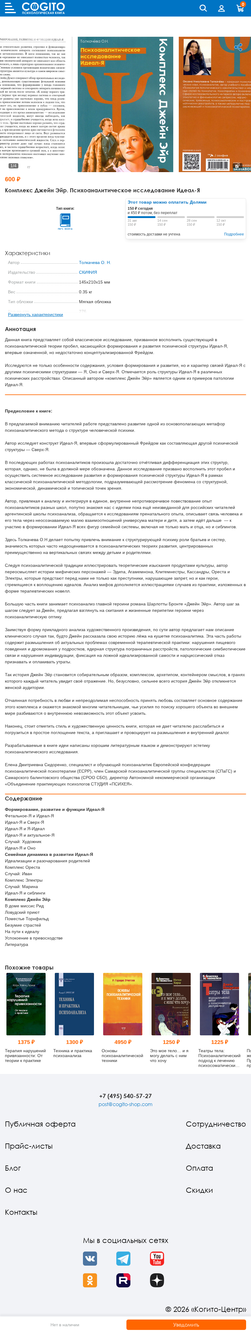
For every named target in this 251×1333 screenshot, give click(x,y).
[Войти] (221, 8)
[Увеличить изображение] (237, 165)
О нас (16, 1189)
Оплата (199, 1167)
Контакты (21, 1211)
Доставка (203, 1145)
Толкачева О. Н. (95, 262)
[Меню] (10, 8)
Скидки (199, 1189)
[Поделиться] (238, 47)
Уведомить (186, 1325)
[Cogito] (43, 8)
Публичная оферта (40, 1123)
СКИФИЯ (88, 272)
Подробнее (234, 234)
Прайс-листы (29, 1145)
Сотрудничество (216, 1123)
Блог (13, 1167)
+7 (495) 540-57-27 (125, 1095)
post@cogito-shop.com (125, 1104)
